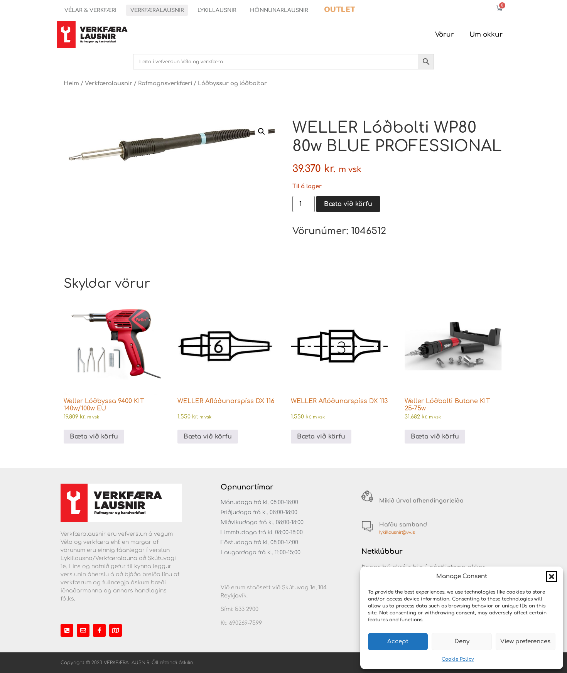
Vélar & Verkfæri (90, 10)
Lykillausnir (216, 10)
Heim (71, 83)
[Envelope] (83, 630)
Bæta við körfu (348, 204)
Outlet (339, 9)
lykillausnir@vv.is (397, 532)
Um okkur (486, 34)
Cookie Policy (458, 659)
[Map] (115, 630)
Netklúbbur (382, 551)
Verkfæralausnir (157, 10)
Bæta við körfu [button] (94, 436)
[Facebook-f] (99, 630)
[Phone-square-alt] (67, 630)
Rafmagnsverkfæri (165, 83)
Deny (461, 641)
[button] (551, 576)
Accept (397, 641)
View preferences (525, 641)
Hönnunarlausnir (279, 10)
